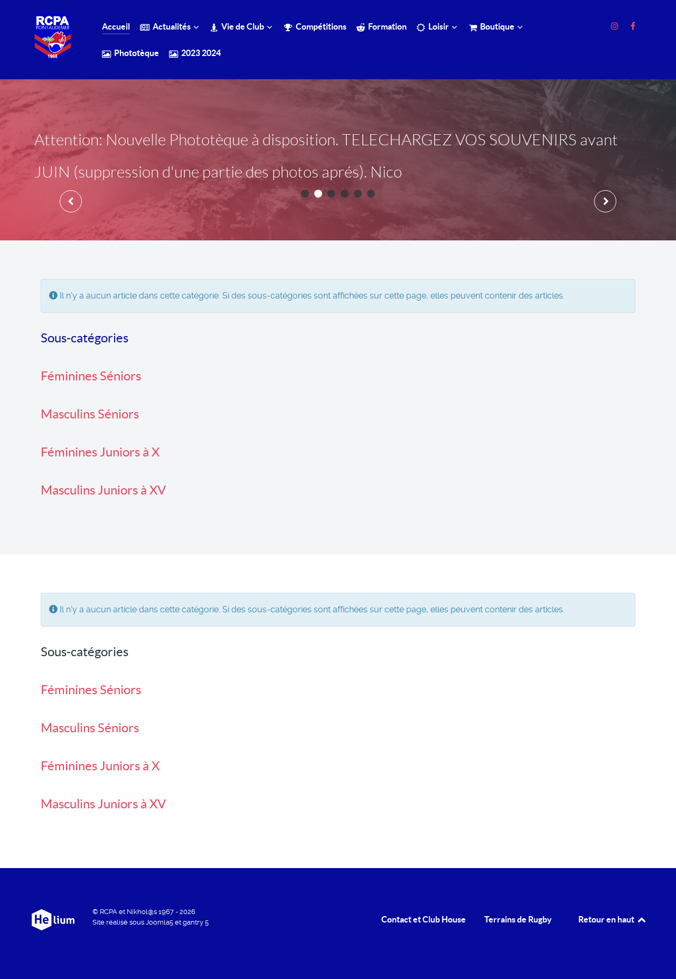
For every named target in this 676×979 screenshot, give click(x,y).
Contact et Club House (423, 919)
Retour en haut (607, 919)
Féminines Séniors (91, 376)
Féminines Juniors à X (100, 452)
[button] (305, 194)
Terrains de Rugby (518, 919)
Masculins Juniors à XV (103, 490)
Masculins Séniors (90, 414)
